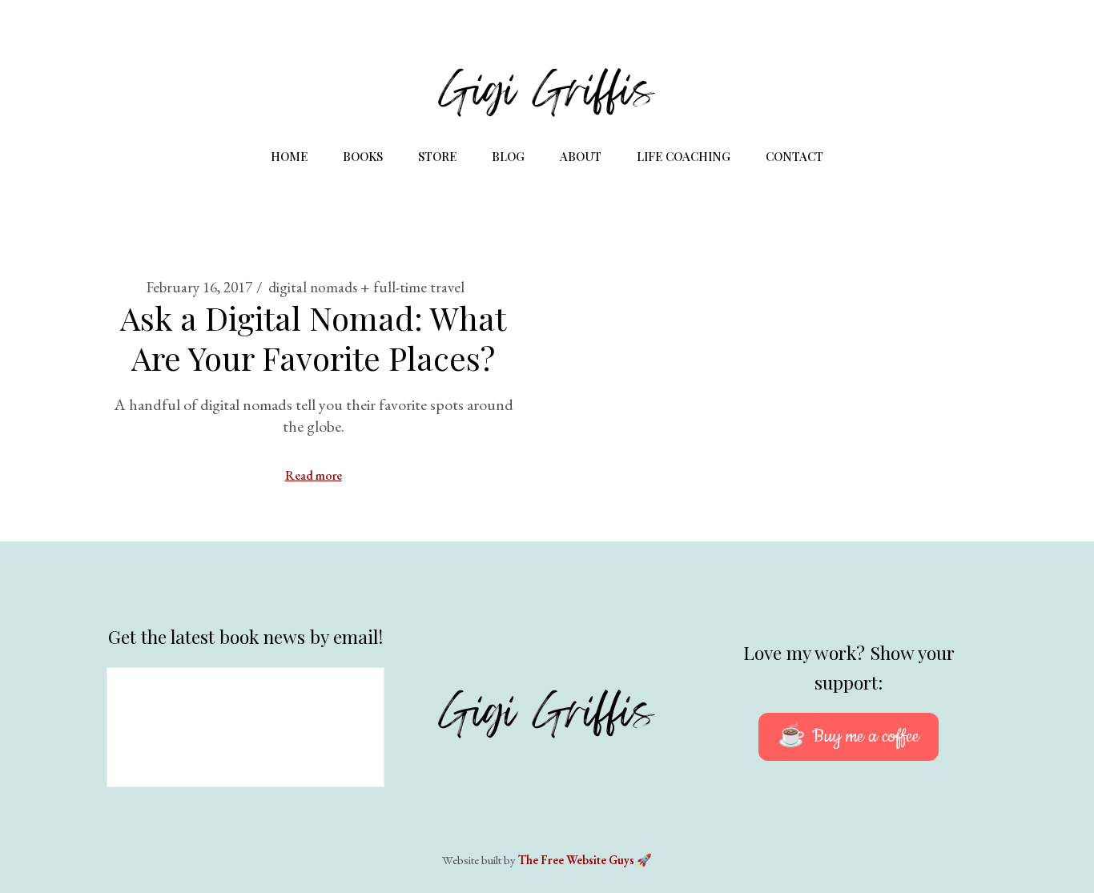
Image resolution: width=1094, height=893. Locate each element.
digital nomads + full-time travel (366, 287)
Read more (313, 475)
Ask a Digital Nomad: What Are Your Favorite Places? (313, 337)
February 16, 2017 (199, 287)
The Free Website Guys (576, 859)
